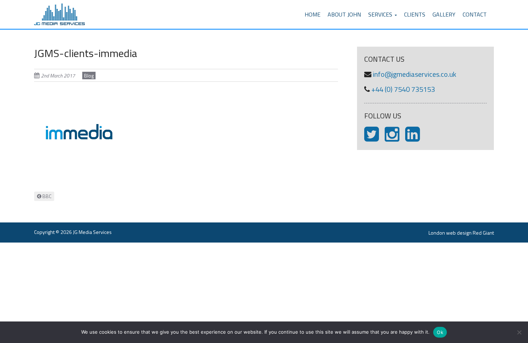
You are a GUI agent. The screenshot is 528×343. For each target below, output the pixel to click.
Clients (414, 14)
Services (380, 14)
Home (312, 14)
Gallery (443, 14)
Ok (440, 332)
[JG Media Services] (59, 4)
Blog (89, 75)
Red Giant (483, 232)
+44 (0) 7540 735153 (403, 89)
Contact (475, 14)
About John (344, 14)
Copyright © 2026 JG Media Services (73, 232)
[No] (519, 332)
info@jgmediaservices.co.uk (414, 74)
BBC (46, 196)
